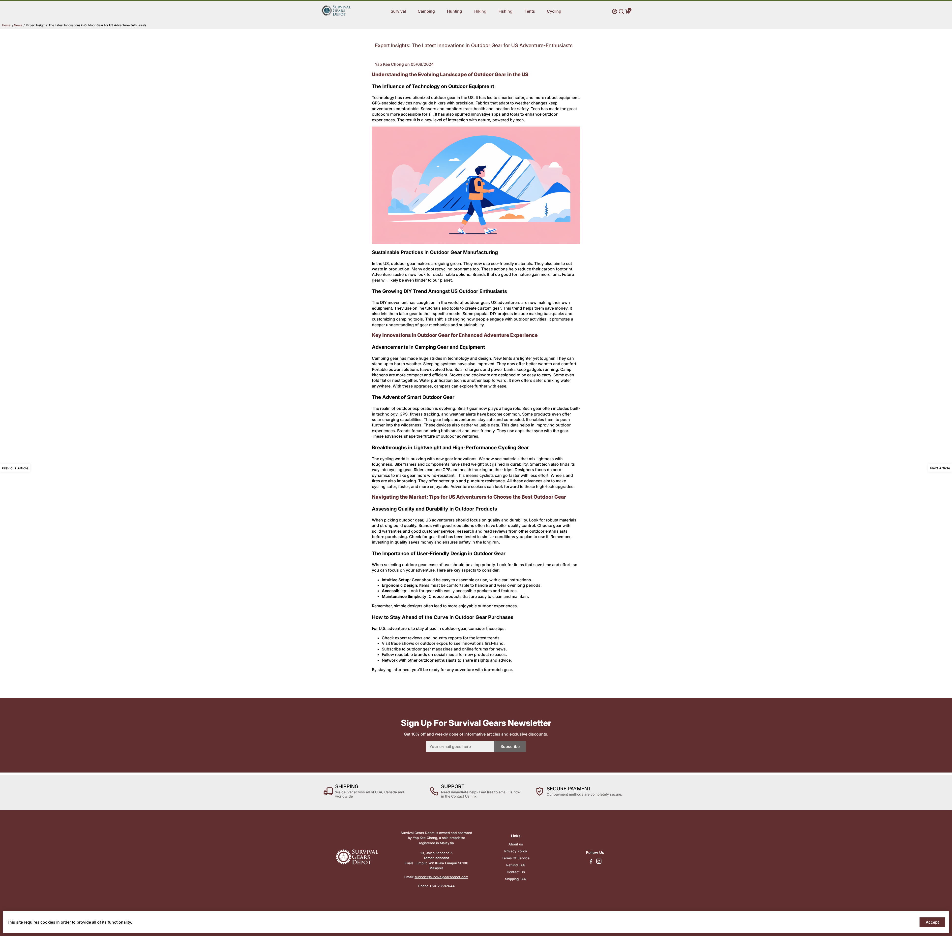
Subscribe (510, 746)
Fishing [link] (505, 11)
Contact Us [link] (516, 872)
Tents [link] (530, 11)
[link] (336, 18)
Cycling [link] (554, 11)
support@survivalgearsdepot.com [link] (441, 877)
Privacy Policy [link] (515, 851)
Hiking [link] (480, 11)
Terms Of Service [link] (516, 858)
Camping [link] (426, 11)
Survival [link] (398, 11)
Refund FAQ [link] (515, 865)
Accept (932, 922)
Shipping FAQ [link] (515, 879)
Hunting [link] (454, 11)
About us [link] (515, 844)
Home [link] (6, 25)
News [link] (18, 25)
